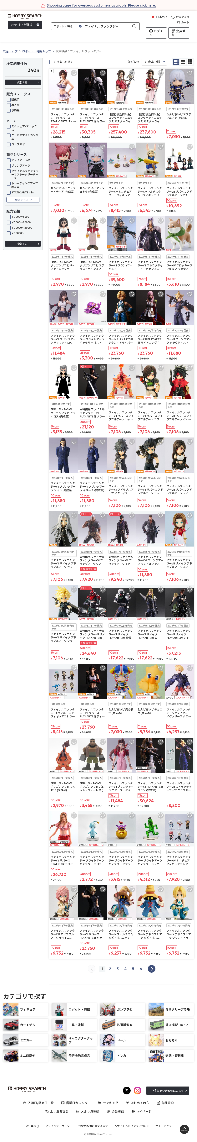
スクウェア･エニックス (24, 127)
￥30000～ (17, 233)
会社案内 (30, 1126)
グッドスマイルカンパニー (24, 136)
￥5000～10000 (21, 222)
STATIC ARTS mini (22, 192)
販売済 (15, 99)
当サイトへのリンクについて (131, 1126)
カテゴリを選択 (21, 24)
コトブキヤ (18, 144)
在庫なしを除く (63, 61)
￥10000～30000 (21, 227)
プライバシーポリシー (58, 1126)
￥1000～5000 (20, 216)
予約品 (15, 110)
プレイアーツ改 (20, 160)
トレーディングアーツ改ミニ (24, 184)
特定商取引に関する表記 (93, 1126)
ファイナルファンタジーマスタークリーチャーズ (24, 174)
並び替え (134, 62)
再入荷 (15, 105)
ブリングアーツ (20, 165)
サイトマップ (163, 1126)
